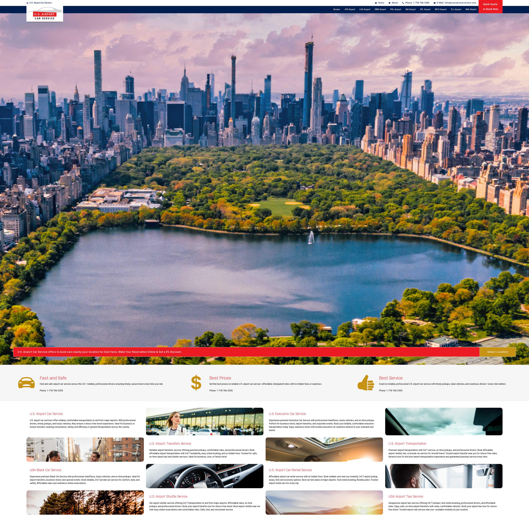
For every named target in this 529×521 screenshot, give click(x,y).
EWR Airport (380, 9)
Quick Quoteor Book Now (490, 7)
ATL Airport (425, 9)
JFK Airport (349, 9)
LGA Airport (364, 9)
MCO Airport (440, 9)
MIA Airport (471, 9)
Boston (337, 9)
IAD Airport (410, 9)
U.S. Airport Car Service (40, 3)
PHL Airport (395, 9)
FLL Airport (456, 9)
